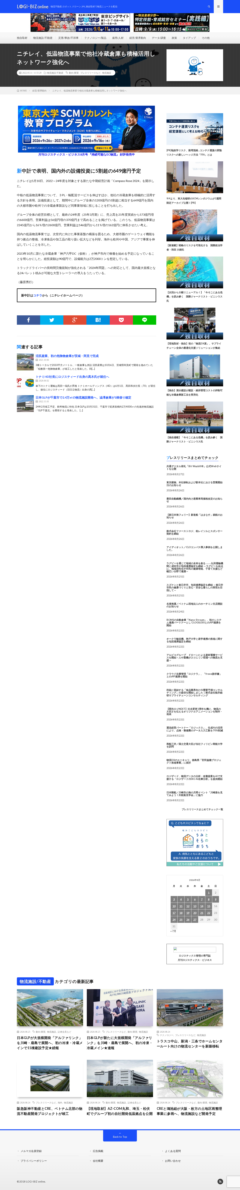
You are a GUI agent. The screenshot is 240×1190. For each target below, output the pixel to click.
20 (194, 912)
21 (201, 912)
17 (174, 912)
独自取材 (22, 37)
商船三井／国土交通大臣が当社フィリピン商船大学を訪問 (194, 745)
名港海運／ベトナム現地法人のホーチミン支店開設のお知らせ (194, 605)
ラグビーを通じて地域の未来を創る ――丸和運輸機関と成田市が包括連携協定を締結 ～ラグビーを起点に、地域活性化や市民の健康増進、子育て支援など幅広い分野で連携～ (194, 567)
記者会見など (64, 1032)
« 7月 (173, 931)
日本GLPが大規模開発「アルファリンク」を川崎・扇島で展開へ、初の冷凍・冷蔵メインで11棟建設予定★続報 (50, 1043)
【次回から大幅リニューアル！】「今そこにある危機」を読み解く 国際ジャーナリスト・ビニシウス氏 (194, 296)
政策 (174, 37)
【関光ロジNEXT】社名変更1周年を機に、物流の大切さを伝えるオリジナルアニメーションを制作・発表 (194, 711)
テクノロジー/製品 (95, 37)
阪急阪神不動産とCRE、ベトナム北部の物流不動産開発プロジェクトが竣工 (49, 1111)
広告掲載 (98, 1151)
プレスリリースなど (90, 73)
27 (194, 919)
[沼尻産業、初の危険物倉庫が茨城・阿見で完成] (25, 362)
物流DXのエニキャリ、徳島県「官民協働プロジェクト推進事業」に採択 (193, 761)
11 (180, 906)
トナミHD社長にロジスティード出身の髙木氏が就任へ (72, 376)
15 (208, 906)
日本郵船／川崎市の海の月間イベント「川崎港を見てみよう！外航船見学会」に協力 (194, 794)
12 (187, 906)
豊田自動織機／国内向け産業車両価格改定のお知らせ (194, 500)
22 (208, 912)
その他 (206, 37)
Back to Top (120, 1136)
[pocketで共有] (121, 320)
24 (174, 919)
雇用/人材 (118, 37)
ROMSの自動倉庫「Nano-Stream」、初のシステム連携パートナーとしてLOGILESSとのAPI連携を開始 (193, 622)
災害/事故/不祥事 (68, 37)
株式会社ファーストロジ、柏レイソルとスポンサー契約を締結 (194, 532)
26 (187, 919)
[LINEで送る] (144, 320)
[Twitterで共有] (51, 320)
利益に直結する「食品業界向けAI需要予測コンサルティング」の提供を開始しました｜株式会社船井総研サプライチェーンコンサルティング (194, 692)
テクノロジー (166, 1035)
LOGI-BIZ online (35, 1181)
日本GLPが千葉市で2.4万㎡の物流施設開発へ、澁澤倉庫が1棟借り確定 (83, 397)
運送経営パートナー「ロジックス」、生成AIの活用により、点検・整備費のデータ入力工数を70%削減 (194, 729)
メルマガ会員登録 (31, 1151)
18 (180, 912)
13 (194, 906)
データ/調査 (159, 37)
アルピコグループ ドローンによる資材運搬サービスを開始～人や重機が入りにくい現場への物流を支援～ (194, 657)
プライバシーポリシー (34, 1160)
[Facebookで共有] (28, 320)
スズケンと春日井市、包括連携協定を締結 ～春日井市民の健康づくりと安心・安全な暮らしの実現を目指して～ (194, 587)
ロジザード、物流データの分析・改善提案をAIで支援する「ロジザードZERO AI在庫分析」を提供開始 (194, 777)
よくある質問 (173, 1151)
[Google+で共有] (75, 320)
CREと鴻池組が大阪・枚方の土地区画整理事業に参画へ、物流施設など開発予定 (189, 1111)
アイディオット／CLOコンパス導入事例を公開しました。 (194, 548)
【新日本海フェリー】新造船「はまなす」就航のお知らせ (194, 516)
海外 (60, 1102)
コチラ (37, 295)
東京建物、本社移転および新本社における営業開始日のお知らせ (194, 483)
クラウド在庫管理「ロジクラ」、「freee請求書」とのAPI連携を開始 (194, 675)
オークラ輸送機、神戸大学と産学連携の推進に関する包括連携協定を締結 (194, 640)
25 (180, 919)
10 (174, 906)
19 (187, 912)
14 (201, 906)
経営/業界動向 (137, 37)
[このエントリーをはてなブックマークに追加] (98, 320)
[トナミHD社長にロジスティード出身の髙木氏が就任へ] (25, 382)
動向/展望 (74, 73)
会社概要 (98, 1160)
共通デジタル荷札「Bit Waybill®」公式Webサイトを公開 (193, 467)
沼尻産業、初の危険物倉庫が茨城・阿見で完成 (67, 356)
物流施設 (106, 73)
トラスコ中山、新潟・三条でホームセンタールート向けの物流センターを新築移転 (190, 1043)
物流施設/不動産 (42, 37)
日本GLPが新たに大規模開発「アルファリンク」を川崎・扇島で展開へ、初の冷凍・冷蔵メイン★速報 (120, 1043)
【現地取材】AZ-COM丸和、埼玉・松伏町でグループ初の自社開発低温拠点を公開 (120, 1111)
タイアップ (189, 37)
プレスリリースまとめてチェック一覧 (202, 809)
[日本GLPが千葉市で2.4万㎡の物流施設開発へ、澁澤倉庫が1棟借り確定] (25, 403)
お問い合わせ (173, 1160)
